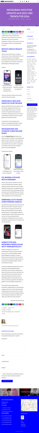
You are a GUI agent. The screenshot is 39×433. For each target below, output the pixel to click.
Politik (33, 74)
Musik (31, 74)
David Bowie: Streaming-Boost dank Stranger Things (29, 392)
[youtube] (27, 1)
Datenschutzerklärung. (30, 119)
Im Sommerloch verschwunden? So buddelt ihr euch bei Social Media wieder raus (32, 46)
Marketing (28, 73)
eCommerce (33, 62)
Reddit (33, 75)
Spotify (33, 78)
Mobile (28, 74)
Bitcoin (33, 60)
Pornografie (29, 75)
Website (3, 367)
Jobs (22, 421)
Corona (36, 61)
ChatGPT (32, 61)
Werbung (34, 80)
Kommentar (5, 338)
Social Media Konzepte (7, 415)
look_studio (18, 300)
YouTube (28, 83)
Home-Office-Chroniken (30, 66)
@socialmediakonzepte (6, 417)
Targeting (32, 79)
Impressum (23, 424)
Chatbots (28, 61)
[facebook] (25, 1)
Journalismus (33, 69)
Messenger (32, 73)
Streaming (28, 79)
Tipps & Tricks (11, 307)
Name (3, 355)
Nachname (28, 93)
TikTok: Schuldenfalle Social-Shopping (8, 392)
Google (28, 65)
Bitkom (36, 60)
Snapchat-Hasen (10, 136)
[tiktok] (29, 1)
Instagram (4, 307)
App (27, 60)
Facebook (31, 64)
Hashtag (31, 65)
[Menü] (38, 1)
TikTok (36, 79)
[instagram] (21, 1)
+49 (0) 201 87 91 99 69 (6, 409)
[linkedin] (23, 1)
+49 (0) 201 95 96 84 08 (6, 407)
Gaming (34, 64)
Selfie (35, 75)
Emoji (28, 64)
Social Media (17, 311)
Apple (30, 60)
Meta (36, 73)
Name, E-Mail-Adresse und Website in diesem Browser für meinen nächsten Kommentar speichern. (12, 375)
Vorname (28, 89)
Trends (3, 313)
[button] (3, 32)
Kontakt (22, 422)
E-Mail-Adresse (5, 361)
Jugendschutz (29, 70)
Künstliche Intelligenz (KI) (7, 311)
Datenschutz (29, 62)
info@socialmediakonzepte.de (7, 411)
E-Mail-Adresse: (29, 98)
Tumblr (31, 80)
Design (4, 309)
